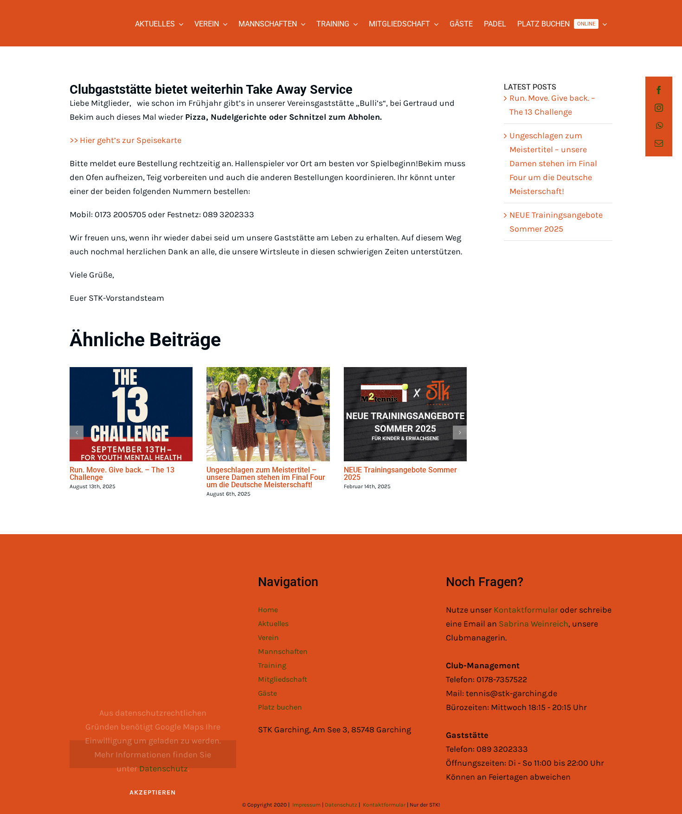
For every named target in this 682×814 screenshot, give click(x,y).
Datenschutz (163, 768)
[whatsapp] (659, 125)
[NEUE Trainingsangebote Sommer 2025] (405, 414)
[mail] (659, 143)
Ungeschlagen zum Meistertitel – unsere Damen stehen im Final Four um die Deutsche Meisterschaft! (265, 477)
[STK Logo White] (80, 17)
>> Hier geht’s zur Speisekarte (125, 140)
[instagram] (659, 107)
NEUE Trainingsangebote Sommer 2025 (400, 473)
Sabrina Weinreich (533, 624)
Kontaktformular (527, 610)
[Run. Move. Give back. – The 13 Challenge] (131, 414)
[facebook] (659, 90)
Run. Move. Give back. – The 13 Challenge (122, 473)
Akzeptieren (152, 792)
